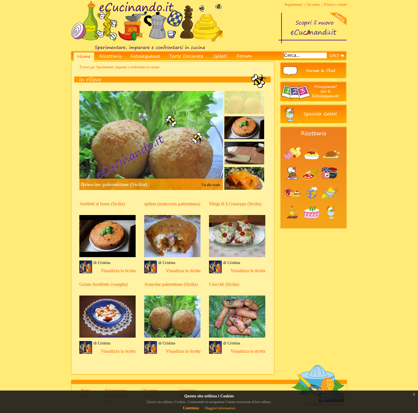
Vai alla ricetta (210, 185)
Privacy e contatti (335, 5)
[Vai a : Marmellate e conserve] (330, 184)
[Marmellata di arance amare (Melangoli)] (244, 189)
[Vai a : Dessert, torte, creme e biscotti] (293, 204)
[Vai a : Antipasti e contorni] (293, 164)
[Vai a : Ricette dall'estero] (312, 204)
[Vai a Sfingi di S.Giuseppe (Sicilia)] (237, 257)
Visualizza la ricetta (118, 270)
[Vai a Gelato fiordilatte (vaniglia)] (107, 338)
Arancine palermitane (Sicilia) (114, 184)
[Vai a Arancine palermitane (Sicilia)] (172, 338)
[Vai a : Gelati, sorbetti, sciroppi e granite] (331, 223)
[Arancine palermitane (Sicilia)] (244, 113)
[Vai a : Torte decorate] (312, 223)
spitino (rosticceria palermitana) (172, 203)
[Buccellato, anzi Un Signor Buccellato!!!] (244, 163)
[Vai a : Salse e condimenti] (330, 204)
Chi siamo (313, 5)
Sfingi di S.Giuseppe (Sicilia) (235, 203)
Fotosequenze (115, 390)
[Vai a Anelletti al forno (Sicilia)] (107, 257)
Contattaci (188, 390)
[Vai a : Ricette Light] (293, 184)
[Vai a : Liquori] (293, 223)
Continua (191, 408)
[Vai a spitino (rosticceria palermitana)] (172, 257)
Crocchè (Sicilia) (224, 284)
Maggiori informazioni (220, 408)
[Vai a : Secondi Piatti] (331, 164)
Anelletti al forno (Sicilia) (102, 203)
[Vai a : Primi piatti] (312, 164)
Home (85, 390)
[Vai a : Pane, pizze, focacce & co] (311, 184)
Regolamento (293, 5)
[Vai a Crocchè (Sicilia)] (237, 338)
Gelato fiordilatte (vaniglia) (103, 284)
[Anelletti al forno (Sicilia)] (244, 138)
